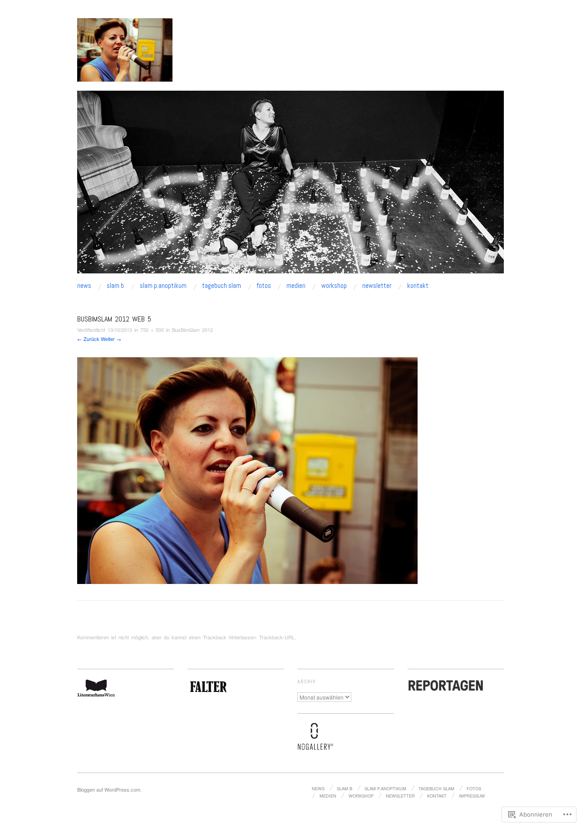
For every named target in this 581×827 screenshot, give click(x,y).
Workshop (334, 285)
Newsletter (376, 285)
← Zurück (88, 338)
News (84, 285)
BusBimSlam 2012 (192, 329)
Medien (295, 285)
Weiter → (111, 338)
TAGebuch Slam (221, 285)
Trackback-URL (277, 637)
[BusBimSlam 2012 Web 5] (247, 469)
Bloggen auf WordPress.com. (109, 789)
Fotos (264, 285)
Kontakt (417, 285)
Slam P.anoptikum (163, 285)
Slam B (115, 285)
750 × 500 (152, 329)
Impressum (472, 796)
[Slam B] (290, 186)
